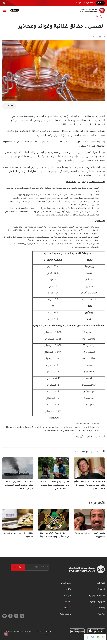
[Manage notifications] (6, 634)
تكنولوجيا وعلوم (97, 602)
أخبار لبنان (100, 583)
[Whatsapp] (98, 637)
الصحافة (101, 589)
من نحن (101, 614)
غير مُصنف (99, 16)
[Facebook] (87, 637)
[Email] (103, 637)
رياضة (102, 608)
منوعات (67, 596)
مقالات (68, 589)
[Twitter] (92, 637)
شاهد (66, 608)
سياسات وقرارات (96, 596)
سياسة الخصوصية (44, 632)
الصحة (68, 602)
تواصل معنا (65, 614)
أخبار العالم (65, 583)
